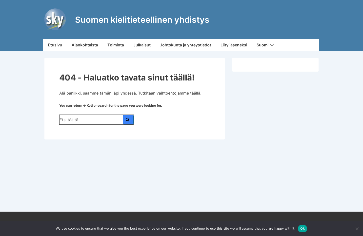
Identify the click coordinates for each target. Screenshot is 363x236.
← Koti (88, 105)
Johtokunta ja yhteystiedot (185, 44)
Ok (302, 228)
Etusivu (55, 44)
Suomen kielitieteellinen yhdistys (142, 20)
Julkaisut (142, 44)
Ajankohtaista (85, 44)
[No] (356, 228)
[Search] (128, 119)
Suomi (262, 44)
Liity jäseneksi (234, 44)
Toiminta (115, 44)
